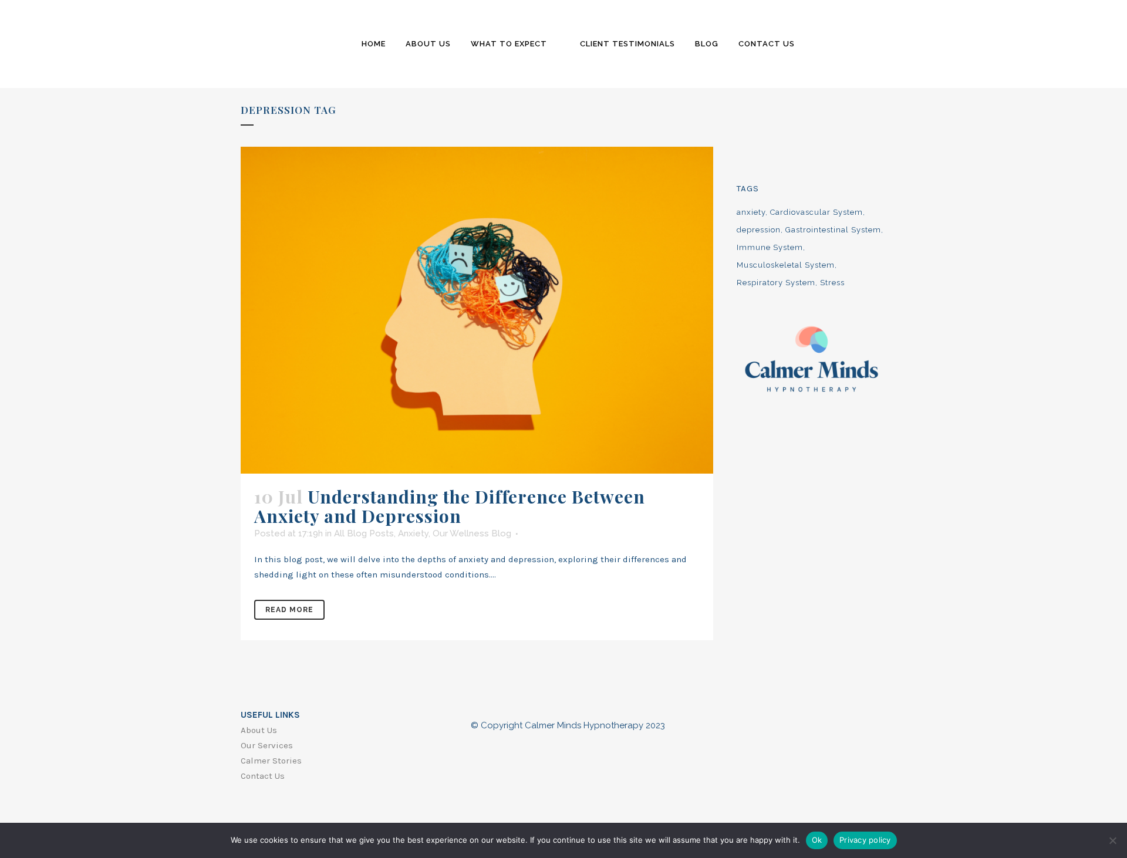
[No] (1112, 840)
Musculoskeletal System (786, 265)
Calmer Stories (271, 760)
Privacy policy (865, 840)
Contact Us (263, 776)
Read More (289, 610)
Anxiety (413, 533)
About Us (259, 730)
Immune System (770, 247)
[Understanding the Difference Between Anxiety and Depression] (477, 310)
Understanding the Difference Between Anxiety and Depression (449, 506)
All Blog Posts (364, 533)
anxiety (751, 212)
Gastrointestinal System (833, 229)
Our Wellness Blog (472, 533)
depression (759, 229)
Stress (832, 282)
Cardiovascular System (816, 212)
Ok (817, 840)
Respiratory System (776, 282)
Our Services (267, 745)
